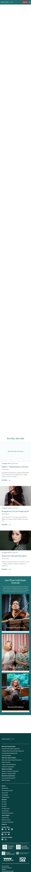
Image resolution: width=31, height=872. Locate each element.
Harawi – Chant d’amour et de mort (15, 467)
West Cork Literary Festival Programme (11, 760)
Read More (4, 480)
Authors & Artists (6, 762)
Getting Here (5, 788)
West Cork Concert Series (8, 775)
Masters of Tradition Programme (10, 771)
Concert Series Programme (8, 778)
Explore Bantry (5, 797)
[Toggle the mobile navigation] (29, 2)
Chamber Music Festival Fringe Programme (13, 751)
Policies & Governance (7, 813)
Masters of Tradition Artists (9, 773)
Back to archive (14, 422)
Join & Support (5, 815)
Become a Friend (6, 820)
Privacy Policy (5, 866)
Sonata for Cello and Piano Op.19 (14, 556)
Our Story (4, 801)
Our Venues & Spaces (7, 790)
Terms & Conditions (7, 867)
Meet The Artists (6, 780)
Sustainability (5, 811)
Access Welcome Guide (8, 871)
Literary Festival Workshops (9, 764)
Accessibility (5, 795)
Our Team (4, 804)
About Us (4, 799)
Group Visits (5, 792)
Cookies (4, 869)
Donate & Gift (5, 817)
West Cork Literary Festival (9, 757)
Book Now (25, 2)
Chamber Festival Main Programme (11, 748)
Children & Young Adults (8, 766)
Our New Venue (6, 808)
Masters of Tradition (7, 769)
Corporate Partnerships (7, 822)
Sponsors (4, 806)
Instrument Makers (6, 755)
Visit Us (4, 786)
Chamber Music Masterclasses (9, 753)
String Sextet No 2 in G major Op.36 (15, 511)
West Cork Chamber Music (9, 746)
